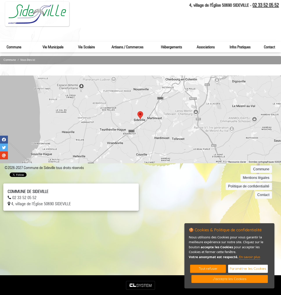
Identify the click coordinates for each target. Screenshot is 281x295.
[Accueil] (37, 14)
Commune (10, 59)
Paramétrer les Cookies (248, 268)
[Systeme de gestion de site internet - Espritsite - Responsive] (140, 285)
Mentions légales (256, 178)
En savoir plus (249, 257)
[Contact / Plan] (140, 119)
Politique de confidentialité (248, 186)
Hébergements (171, 47)
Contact (269, 47)
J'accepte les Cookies (230, 279)
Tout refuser (208, 268)
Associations (206, 47)
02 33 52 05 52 (265, 5)
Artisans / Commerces (127, 47)
